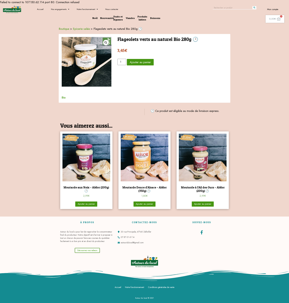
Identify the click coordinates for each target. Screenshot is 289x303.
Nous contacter (111, 9)
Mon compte (272, 9)
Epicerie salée (81, 29)
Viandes (130, 18)
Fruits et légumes (118, 18)
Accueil (40, 9)
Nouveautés (107, 18)
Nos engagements (59, 9)
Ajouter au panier (140, 62)
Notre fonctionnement (86, 9)
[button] (87, 250)
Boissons (155, 18)
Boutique (64, 29)
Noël (95, 18)
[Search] (254, 7)
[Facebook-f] (202, 232)
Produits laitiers (142, 18)
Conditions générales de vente (161, 287)
